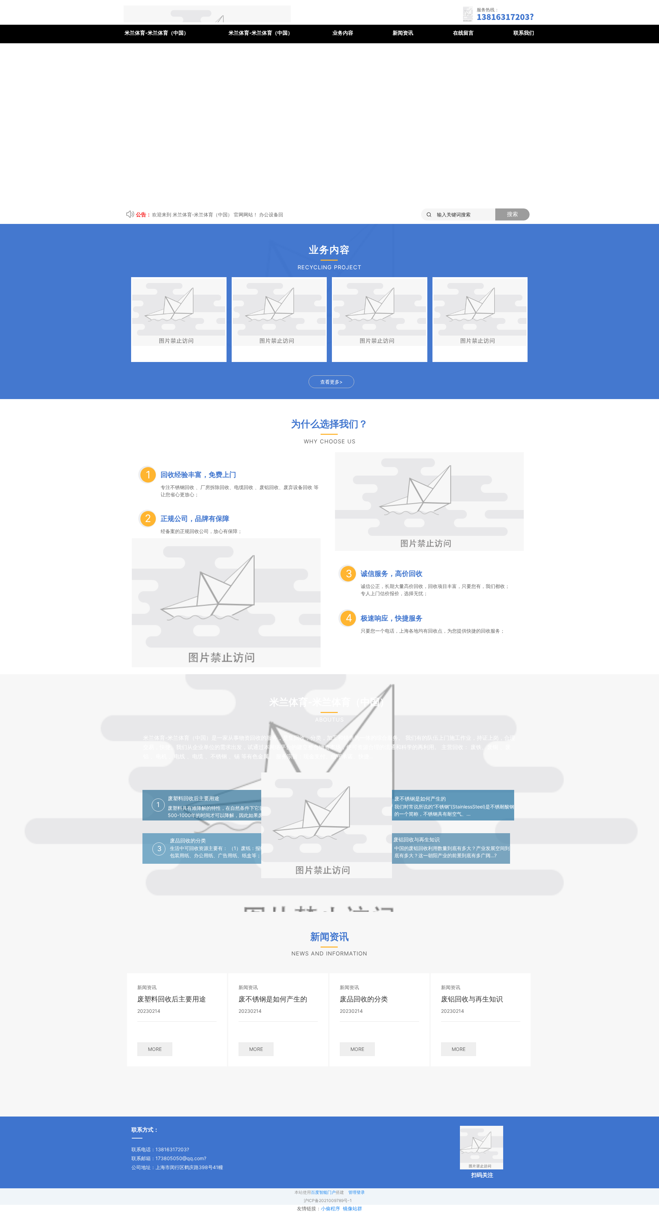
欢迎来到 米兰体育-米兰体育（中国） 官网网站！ (205, 214)
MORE (155, 1049)
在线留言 (463, 33)
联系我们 (523, 33)
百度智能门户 (323, 1192)
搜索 (512, 214)
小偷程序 (330, 1208)
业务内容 (343, 33)
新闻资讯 (403, 33)
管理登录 (356, 1192)
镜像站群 (352, 1208)
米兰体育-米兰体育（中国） (157, 33)
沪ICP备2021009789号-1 (328, 1200)
